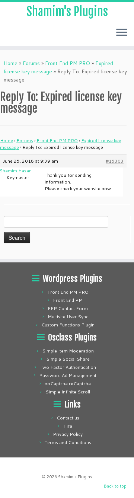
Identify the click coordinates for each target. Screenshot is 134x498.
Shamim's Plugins (67, 11)
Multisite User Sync (68, 316)
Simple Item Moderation (68, 351)
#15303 (115, 161)
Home (10, 63)
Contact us (68, 418)
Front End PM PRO (67, 63)
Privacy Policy (68, 434)
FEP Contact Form (68, 308)
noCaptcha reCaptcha (68, 383)
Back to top (115, 486)
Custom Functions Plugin (68, 325)
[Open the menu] (121, 32)
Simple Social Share (68, 359)
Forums (31, 63)
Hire (67, 426)
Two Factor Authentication (68, 367)
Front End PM (68, 300)
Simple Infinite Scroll (67, 392)
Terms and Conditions (68, 442)
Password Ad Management (67, 375)
